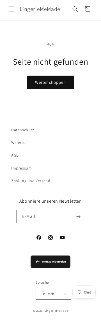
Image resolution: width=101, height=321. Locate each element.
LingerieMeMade (56, 311)
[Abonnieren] (78, 216)
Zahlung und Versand (30, 180)
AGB (15, 155)
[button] (11, 9)
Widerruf (19, 142)
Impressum (21, 168)
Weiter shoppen (50, 82)
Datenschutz (22, 129)
